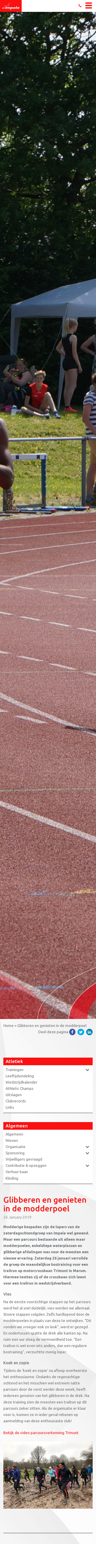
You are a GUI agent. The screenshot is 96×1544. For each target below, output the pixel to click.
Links (10, 1107)
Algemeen (14, 1134)
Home (8, 1025)
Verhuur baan (17, 1172)
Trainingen (14, 1069)
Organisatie (15, 1146)
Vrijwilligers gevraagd (24, 1159)
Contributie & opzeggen (26, 1165)
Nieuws (12, 1140)
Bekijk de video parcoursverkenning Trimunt (41, 1433)
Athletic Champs (19, 1088)
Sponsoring (15, 1153)
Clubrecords (16, 1101)
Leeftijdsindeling (20, 1076)
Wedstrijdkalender (21, 1082)
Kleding (12, 1178)
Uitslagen (14, 1095)
